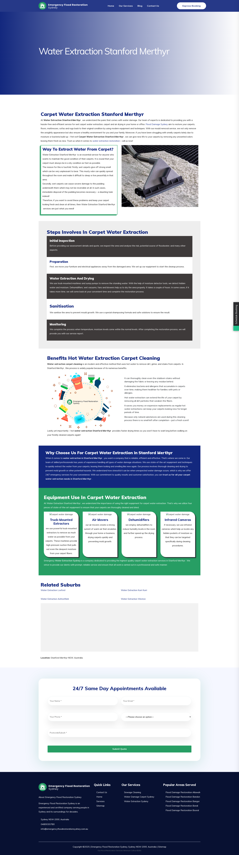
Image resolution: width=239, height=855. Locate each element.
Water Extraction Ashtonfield (55, 599)
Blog (139, 5)
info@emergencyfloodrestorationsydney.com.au (64, 829)
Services (100, 801)
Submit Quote (119, 749)
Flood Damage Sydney (157, 124)
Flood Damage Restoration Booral (182, 810)
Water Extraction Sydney (67, 560)
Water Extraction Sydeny (136, 801)
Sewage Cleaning (132, 792)
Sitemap (100, 805)
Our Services (126, 5)
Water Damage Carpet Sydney (139, 796)
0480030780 (47, 824)
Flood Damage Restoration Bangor (183, 801)
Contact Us (153, 5)
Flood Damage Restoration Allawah (183, 792)
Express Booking (191, 5)
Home (111, 5)
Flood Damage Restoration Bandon (183, 796)
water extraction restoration (106, 141)
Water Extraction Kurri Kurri (134, 590)
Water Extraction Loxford (53, 590)
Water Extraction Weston (133, 599)
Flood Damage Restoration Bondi (182, 805)
